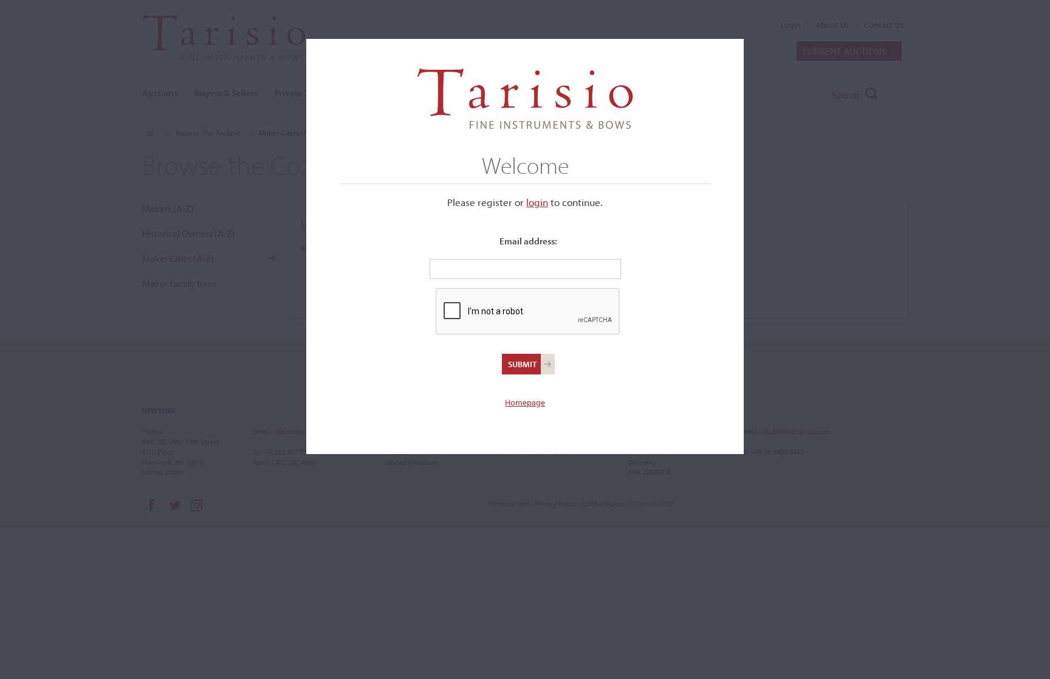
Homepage (525, 402)
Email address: (528, 241)
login (537, 202)
